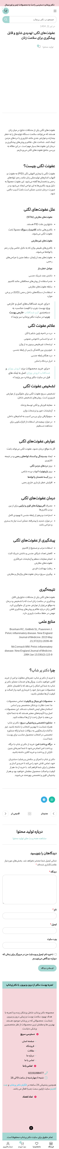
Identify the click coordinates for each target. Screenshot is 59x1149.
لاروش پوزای (14, 368)
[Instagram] (31, 1128)
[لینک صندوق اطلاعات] (29, 3)
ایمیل (53, 924)
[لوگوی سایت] (29, 10)
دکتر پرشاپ (25, 1137)
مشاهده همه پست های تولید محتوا (29, 838)
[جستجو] (5, 19)
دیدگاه (53, 871)
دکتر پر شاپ (40, 670)
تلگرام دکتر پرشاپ (18, 1084)
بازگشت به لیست (29, 813)
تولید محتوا (48, 47)
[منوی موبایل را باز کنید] (55, 11)
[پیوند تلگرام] (44, 799)
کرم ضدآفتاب (31, 312)
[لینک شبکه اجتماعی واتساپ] (52, 799)
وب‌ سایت (52, 939)
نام (55, 909)
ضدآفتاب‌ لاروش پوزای (38, 372)
